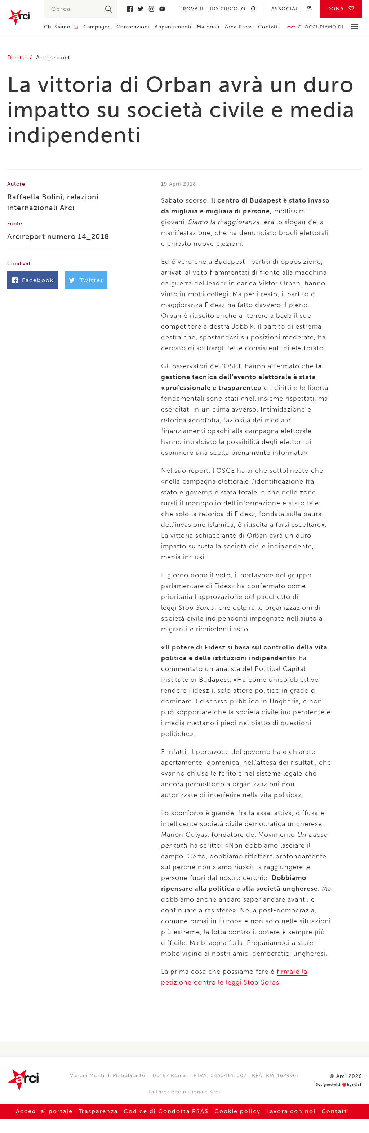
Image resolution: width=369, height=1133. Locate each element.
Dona (335, 9)
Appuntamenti (173, 27)
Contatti (269, 27)
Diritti (18, 57)
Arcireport (53, 57)
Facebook (129, 9)
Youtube (162, 9)
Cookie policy (237, 1111)
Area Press (239, 27)
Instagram (151, 9)
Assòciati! (286, 9)
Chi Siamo (57, 27)
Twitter (140, 9)
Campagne (97, 27)
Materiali (208, 27)
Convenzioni (132, 27)
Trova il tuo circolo (212, 9)
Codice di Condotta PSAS (166, 1111)
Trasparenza (98, 1111)
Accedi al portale (44, 1111)
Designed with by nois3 (339, 1085)
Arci (18, 17)
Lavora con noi (291, 1111)
